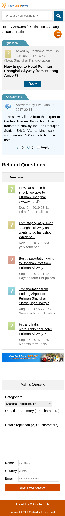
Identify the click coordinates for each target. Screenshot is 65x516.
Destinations (37, 27)
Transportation (15, 32)
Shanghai (56, 27)
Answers (19, 27)
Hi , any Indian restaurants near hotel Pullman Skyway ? (35, 329)
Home (6, 27)
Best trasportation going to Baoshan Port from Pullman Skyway (36, 263)
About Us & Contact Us (32, 504)
